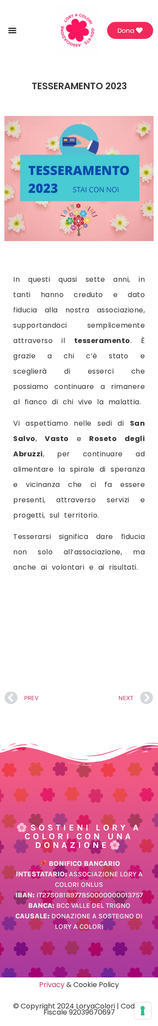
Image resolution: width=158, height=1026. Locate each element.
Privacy (52, 985)
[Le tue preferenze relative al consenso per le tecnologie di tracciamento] (142, 1010)
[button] (12, 30)
